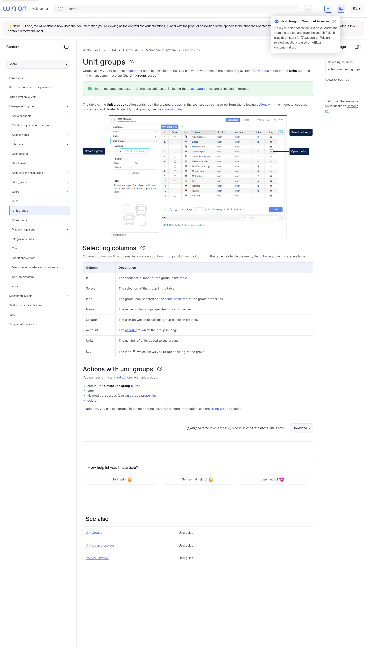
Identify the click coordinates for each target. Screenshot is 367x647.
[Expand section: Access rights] (67, 135)
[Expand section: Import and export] (67, 258)
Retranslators (20, 220)
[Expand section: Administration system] (67, 97)
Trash (15, 248)
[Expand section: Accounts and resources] (67, 173)
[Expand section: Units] (67, 201)
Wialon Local (92, 50)
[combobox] (180, 9)
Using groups (220, 409)
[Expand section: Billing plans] (67, 182)
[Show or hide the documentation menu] (66, 47)
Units (15, 201)
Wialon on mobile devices (25, 305)
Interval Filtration (97, 558)
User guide (131, 50)
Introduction (16, 78)
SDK (12, 314)
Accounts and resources (27, 172)
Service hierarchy (23, 276)
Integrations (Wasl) (24, 239)
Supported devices (21, 324)
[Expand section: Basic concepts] (67, 116)
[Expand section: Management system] (67, 106)
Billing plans (19, 182)
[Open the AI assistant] (328, 9)
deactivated (196, 89)
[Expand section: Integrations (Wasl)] (67, 239)
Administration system (22, 97)
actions (262, 104)
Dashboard (19, 163)
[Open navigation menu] (308, 9)
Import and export (23, 258)
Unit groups (20, 210)
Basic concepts (21, 115)
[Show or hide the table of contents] (357, 47)
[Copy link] (132, 62)
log (183, 352)
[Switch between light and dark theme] (341, 9)
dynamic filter (172, 109)
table (92, 104)
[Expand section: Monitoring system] (67, 296)
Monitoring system (20, 295)
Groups (263, 71)
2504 (112, 50)
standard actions (120, 377)
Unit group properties (140, 395)
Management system (22, 106)
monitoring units (138, 71)
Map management (23, 229)
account (131, 330)
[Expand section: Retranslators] (67, 220)
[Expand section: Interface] (67, 144)
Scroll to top (334, 80)
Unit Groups (94, 533)
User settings (20, 153)
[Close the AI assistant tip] (334, 21)
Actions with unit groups (344, 69)
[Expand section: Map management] (67, 229)
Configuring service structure (30, 125)
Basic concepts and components (30, 87)
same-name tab (176, 299)
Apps (15, 286)
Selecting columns (340, 62)
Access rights (20, 134)
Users (15, 191)
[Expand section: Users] (67, 192)
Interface (17, 144)
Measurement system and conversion (35, 267)
